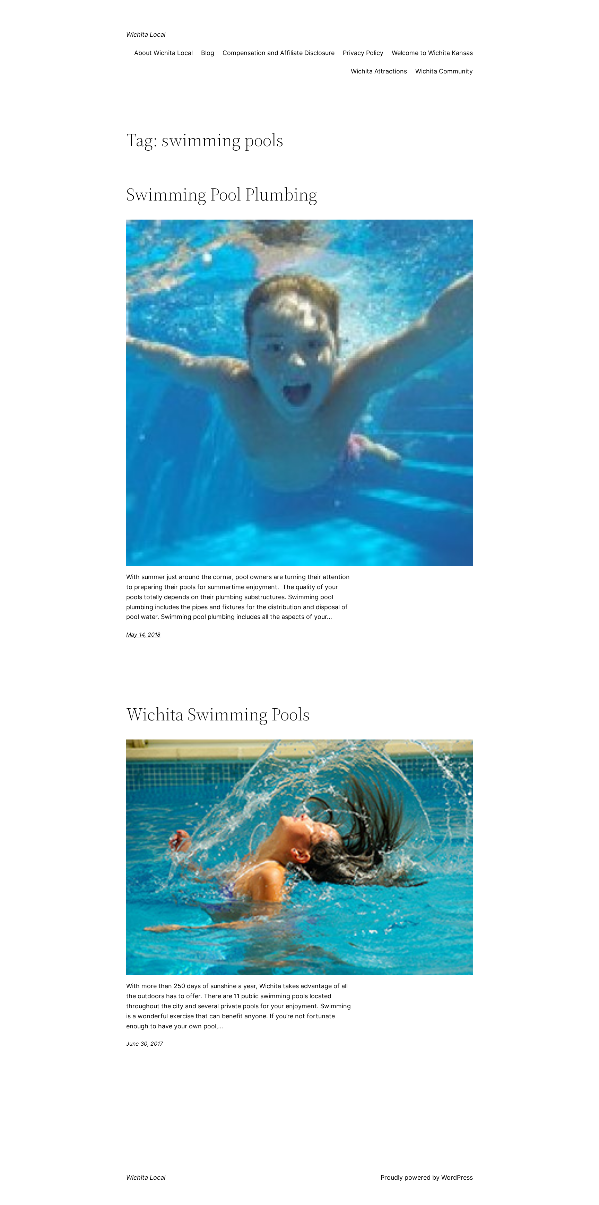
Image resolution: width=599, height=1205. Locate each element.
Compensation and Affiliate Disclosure (279, 52)
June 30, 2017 (144, 1043)
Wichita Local (145, 34)
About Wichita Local (163, 52)
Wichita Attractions (379, 71)
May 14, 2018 (143, 634)
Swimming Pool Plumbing (221, 194)
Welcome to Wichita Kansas (432, 52)
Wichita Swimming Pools (218, 714)
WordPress (457, 1177)
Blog (207, 52)
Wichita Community (444, 71)
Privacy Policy (363, 52)
